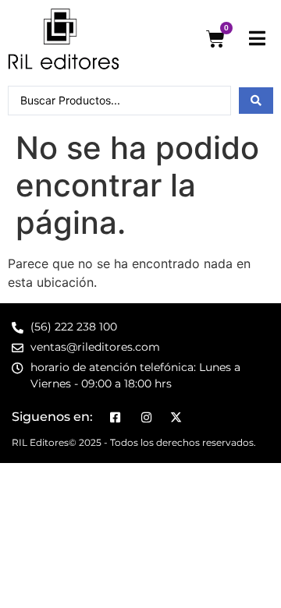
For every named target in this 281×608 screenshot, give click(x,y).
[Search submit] (256, 100)
